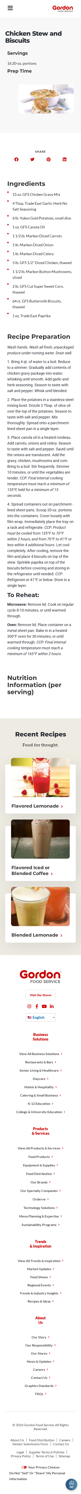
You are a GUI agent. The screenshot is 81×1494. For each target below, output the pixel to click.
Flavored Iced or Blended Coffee (30, 870)
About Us (17, 1440)
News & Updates (39, 1361)
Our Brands (39, 1182)
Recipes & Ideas (39, 1301)
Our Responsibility (39, 1345)
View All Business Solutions (39, 1054)
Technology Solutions (39, 1208)
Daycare (39, 1079)
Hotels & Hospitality (39, 1087)
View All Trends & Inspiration (39, 1261)
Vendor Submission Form (30, 1444)
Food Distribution (39, 1174)
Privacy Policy (21, 1456)
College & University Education (39, 1112)
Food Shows (39, 1277)
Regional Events (39, 1285)
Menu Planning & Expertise (39, 1216)
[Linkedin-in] (52, 1006)
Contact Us (39, 1377)
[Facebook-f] (37, 1006)
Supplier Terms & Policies (46, 1452)
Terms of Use (45, 1456)
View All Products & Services (39, 1148)
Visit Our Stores (40, 995)
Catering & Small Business (39, 1095)
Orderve (39, 1199)
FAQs (39, 1394)
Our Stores (39, 1353)
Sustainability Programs (39, 1225)
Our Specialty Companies (39, 1191)
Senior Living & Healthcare (39, 1070)
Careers (39, 1369)
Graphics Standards (39, 1386)
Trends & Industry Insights (39, 1293)
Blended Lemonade (35, 935)
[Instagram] (29, 1006)
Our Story (39, 1337)
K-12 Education (39, 1103)
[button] (16, 159)
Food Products (39, 1157)
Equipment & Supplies (39, 1165)
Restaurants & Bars (39, 1062)
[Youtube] (44, 1006)
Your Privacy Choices (43, 1467)
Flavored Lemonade (35, 806)
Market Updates (39, 1269)
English (38, 1017)
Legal (20, 1452)
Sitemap (64, 1456)
